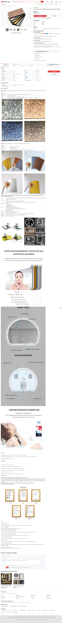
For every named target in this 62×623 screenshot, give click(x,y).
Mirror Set (10, 610)
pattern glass (17, 595)
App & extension (51, 4)
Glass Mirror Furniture (45, 610)
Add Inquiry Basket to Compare (16, 32)
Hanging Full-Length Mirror (5, 606)
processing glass (48, 595)
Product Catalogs (12, 593)
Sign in (60, 2)
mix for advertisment (48, 598)
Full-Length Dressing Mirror (13, 606)
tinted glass (47, 596)
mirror (1, 595)
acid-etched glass (33, 595)
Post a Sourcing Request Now (24, 567)
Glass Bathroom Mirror (53, 610)
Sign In (35, 60)
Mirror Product (15, 610)
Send (7, 567)
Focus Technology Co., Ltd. (25, 619)
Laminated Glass (3, 596)
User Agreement (36, 619)
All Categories (4, 4)
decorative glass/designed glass (20, 596)
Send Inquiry (54, 71)
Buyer (42, 4)
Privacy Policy (43, 619)
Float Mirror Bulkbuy (14, 612)
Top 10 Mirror (3, 612)
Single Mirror (29, 610)
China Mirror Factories (4, 610)
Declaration (39, 619)
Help (46, 4)
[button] (43, 66)
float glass (17, 598)
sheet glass (32, 598)
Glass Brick (32, 596)
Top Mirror (39, 610)
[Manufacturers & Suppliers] (5, 2)
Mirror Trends (8, 612)
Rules (60, 4)
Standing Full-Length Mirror (22, 606)
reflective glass (3, 598)
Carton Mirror (34, 610)
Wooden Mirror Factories (22, 610)
